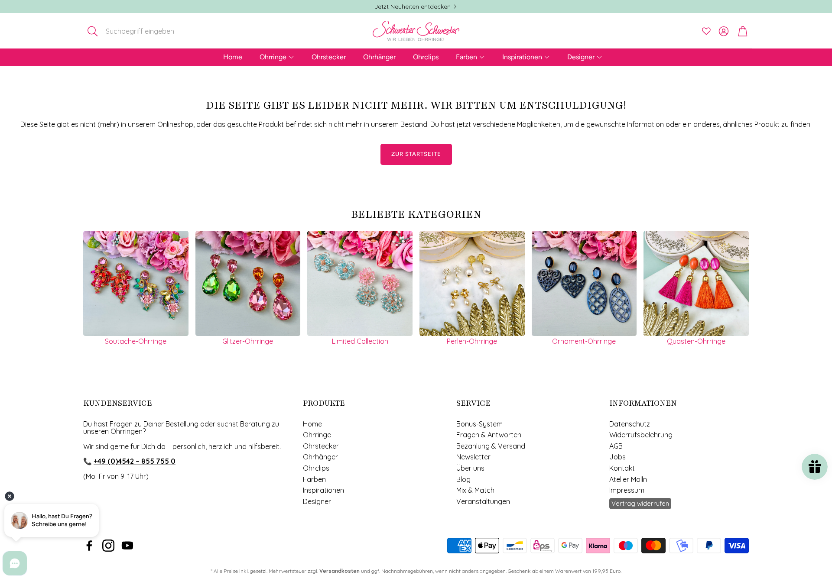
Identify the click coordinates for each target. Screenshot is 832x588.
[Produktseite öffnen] (135, 283)
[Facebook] (89, 546)
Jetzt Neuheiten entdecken (412, 6)
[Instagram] (108, 546)
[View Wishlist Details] (706, 31)
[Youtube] (127, 546)
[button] (140, 31)
